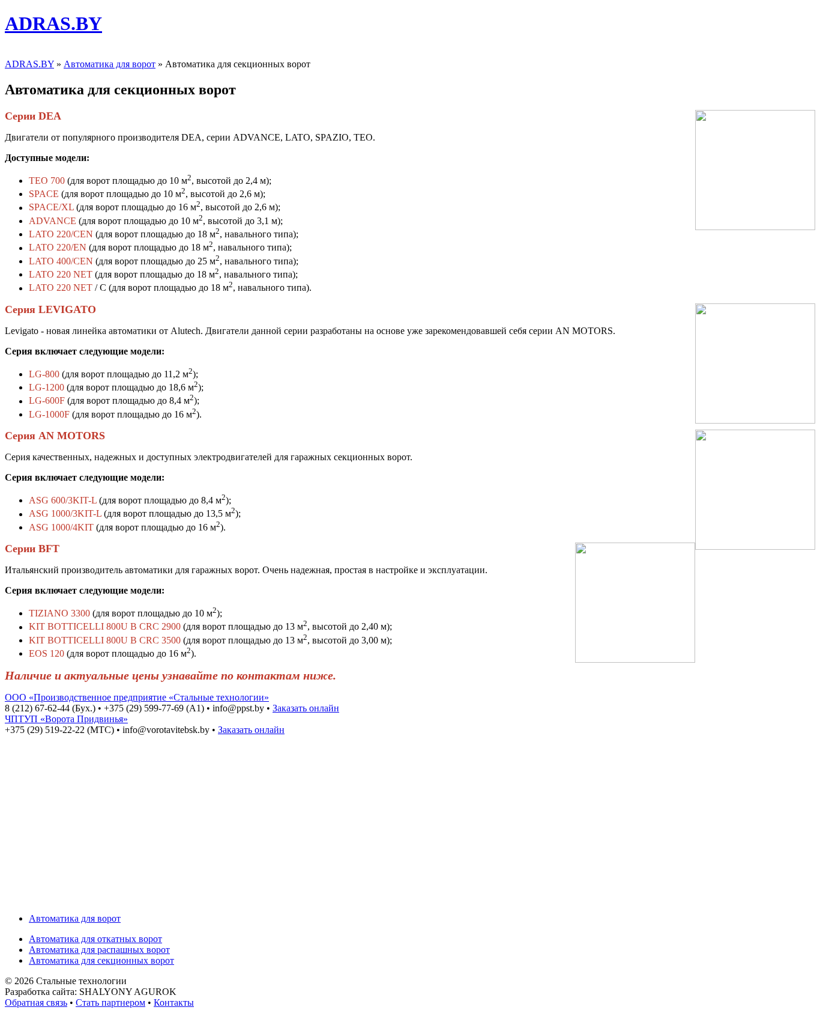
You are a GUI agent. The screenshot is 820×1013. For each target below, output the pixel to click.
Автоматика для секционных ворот (101, 960)
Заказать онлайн (306, 708)
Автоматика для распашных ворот (99, 950)
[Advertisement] (410, 819)
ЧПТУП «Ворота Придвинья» (66, 719)
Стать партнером (110, 1002)
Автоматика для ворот (109, 64)
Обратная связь (36, 1002)
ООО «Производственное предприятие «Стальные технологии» (137, 697)
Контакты (174, 1002)
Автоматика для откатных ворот (95, 939)
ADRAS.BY (53, 23)
